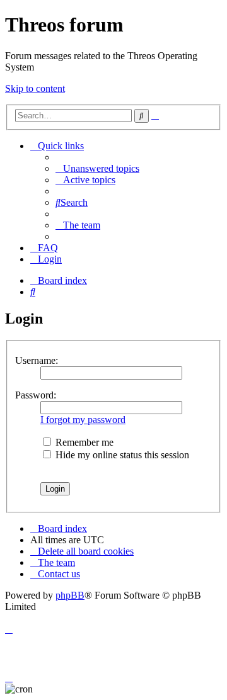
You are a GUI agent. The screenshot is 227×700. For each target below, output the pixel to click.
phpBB (69, 595)
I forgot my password (82, 419)
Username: (36, 360)
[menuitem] (97, 168)
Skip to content (35, 88)
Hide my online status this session (121, 454)
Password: (35, 395)
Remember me (83, 442)
